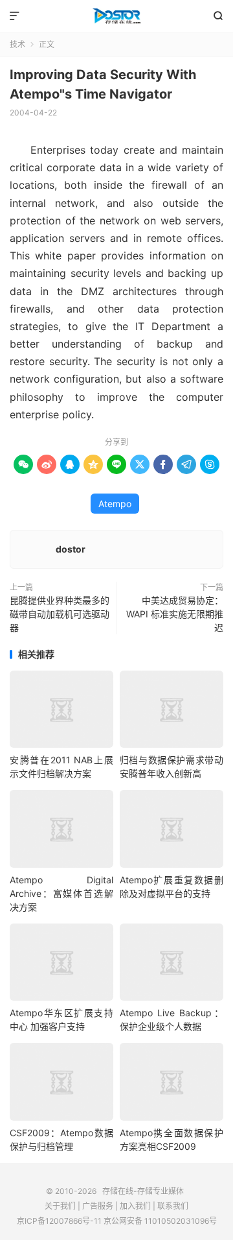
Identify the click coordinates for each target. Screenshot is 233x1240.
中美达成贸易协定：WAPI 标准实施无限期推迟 (174, 614)
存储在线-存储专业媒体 (116, 16)
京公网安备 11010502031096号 (160, 1221)
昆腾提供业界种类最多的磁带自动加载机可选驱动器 (59, 614)
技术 (17, 44)
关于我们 (60, 1206)
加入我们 (135, 1206)
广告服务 (97, 1206)
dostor (70, 548)
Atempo (114, 503)
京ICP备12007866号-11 (59, 1221)
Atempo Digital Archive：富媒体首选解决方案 (61, 893)
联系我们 (172, 1206)
